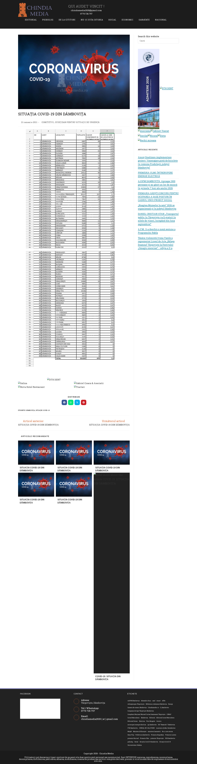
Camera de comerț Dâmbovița (137, 707)
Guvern (159, 721)
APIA (163, 700)
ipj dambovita (152, 724)
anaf (154, 700)
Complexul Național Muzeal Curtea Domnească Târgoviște (146, 714)
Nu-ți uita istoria (167, 731)
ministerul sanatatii (154, 731)
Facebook (25, 694)
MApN (130, 731)
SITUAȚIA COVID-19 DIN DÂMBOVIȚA (32, 469)
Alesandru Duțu (146, 700)
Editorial (152, 717)
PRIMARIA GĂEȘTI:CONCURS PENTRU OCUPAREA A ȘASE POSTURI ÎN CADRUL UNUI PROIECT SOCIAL (158, 196)
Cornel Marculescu (134, 717)
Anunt (159, 700)
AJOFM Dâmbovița (134, 700)
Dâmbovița (30, 410)
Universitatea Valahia (135, 745)
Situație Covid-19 (43, 410)
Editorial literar (133, 721)
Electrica (142, 721)
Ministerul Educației (139, 731)
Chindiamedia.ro (153, 707)
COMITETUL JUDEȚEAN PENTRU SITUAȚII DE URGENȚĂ (71, 122)
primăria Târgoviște (157, 738)
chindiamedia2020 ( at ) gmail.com (99, 719)
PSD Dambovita (170, 738)
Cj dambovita (164, 707)
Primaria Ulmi (144, 738)
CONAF (169, 714)
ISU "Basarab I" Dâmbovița (166, 724)
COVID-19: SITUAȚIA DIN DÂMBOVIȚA (108, 677)
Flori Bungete (150, 721)
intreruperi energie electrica (137, 724)
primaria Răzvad (133, 738)
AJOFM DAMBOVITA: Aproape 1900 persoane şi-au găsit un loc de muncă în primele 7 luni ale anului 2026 (157, 184)
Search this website (148, 36)
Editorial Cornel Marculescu (165, 717)
